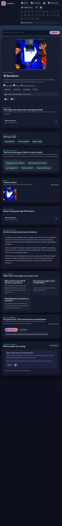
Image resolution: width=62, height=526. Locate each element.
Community (35, 3)
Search (54, 32)
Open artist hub (54, 324)
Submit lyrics (53, 3)
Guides (24, 3)
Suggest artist (26, 7)
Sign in (10, 365)
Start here (8, 89)
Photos (35, 89)
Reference (17, 89)
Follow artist (11, 330)
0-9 (37, 18)
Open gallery (55, 185)
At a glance (26, 89)
